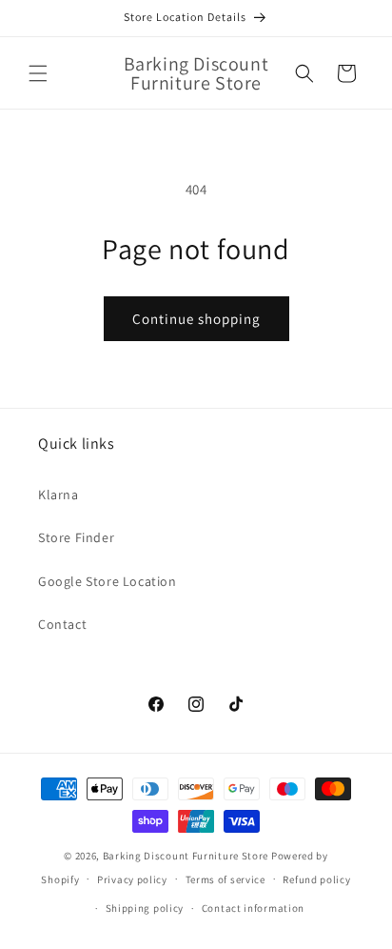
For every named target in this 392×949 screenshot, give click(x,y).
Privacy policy (132, 879)
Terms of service (225, 879)
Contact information (253, 908)
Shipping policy (145, 908)
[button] (38, 73)
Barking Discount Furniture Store (185, 855)
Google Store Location (107, 581)
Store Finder (76, 537)
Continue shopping (196, 319)
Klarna (58, 494)
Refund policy (316, 879)
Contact (62, 624)
